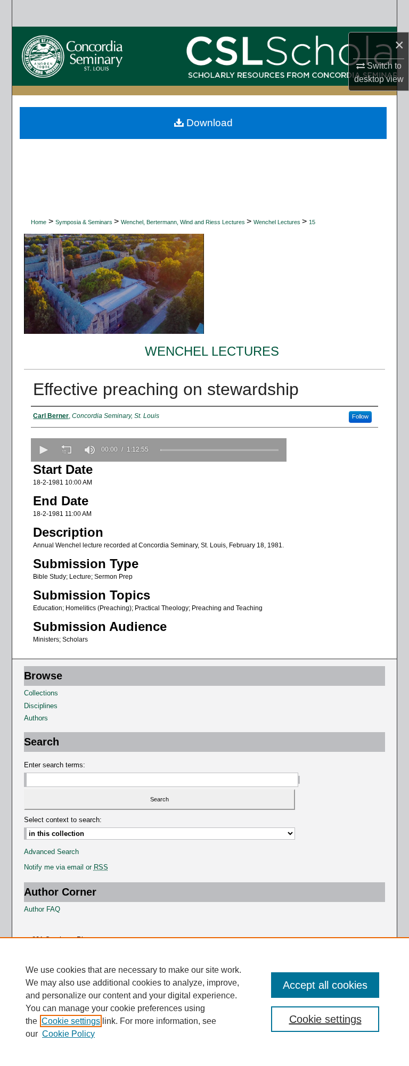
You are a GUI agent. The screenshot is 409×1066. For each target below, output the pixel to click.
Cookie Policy (68, 1033)
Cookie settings (71, 1021)
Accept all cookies (325, 985)
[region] (204, 1001)
